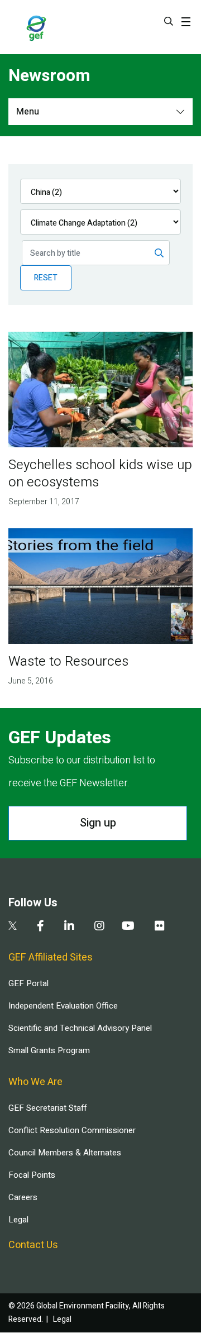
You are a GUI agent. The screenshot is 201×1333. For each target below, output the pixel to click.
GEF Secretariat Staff (47, 1108)
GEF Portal (28, 983)
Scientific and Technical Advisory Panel (80, 1028)
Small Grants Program (49, 1050)
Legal (18, 1219)
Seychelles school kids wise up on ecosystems (100, 473)
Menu (27, 111)
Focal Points (31, 1175)
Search (168, 21)
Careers (22, 1197)
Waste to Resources (68, 661)
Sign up (98, 823)
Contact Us (33, 1245)
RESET (46, 278)
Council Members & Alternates (64, 1152)
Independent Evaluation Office (63, 1006)
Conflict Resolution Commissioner (72, 1130)
